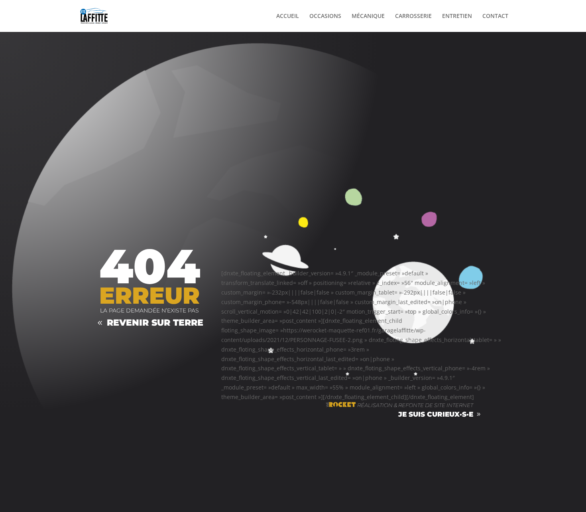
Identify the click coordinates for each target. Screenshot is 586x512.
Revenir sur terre (155, 322)
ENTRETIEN (457, 16)
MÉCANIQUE (368, 16)
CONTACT (495, 16)
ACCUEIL (287, 16)
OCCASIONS (325, 16)
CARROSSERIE (413, 16)
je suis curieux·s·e (435, 414)
